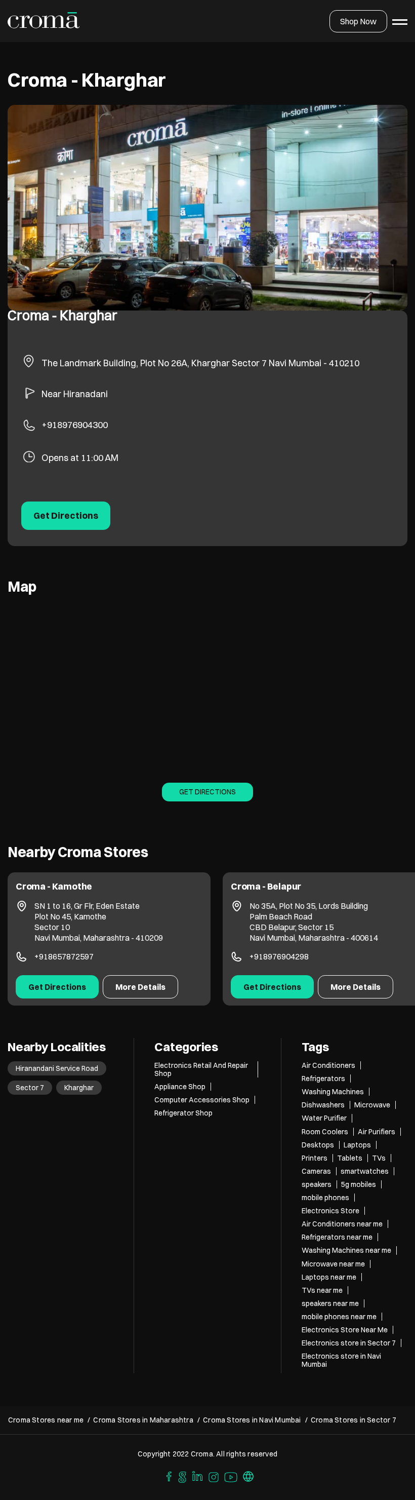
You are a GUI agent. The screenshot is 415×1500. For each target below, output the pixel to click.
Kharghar (79, 1088)
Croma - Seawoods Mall (282, 886)
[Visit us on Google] (182, 1476)
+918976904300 (75, 425)
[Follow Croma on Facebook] (166, 1476)
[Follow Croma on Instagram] (214, 1476)
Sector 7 (30, 1088)
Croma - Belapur (51, 886)
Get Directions (207, 791)
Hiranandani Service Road (57, 1068)
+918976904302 (279, 954)
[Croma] (44, 21)
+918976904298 (64, 956)
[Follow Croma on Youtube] (231, 1476)
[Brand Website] (248, 1476)
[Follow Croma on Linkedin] (198, 1476)
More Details (140, 987)
